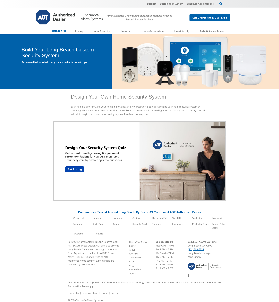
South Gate (98, 224)
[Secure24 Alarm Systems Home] (69, 17)
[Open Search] (220, 3)
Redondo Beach (139, 224)
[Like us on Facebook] (188, 275)
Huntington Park (160, 218)
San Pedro (197, 218)
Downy (115, 224)
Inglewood (217, 218)
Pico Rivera (98, 233)
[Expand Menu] (111, 31)
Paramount (177, 224)
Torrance (156, 224)
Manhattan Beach (200, 224)
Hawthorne (78, 233)
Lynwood (97, 218)
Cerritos (136, 218)
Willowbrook (78, 218)
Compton (77, 224)
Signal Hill (176, 218)
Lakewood (117, 218)
